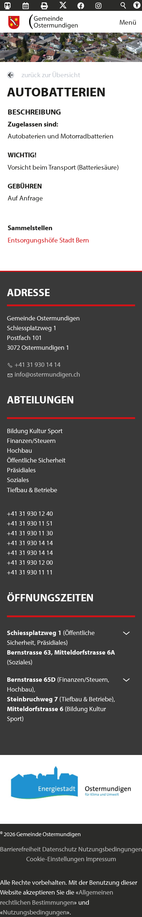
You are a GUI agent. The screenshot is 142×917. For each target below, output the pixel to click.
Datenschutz (59, 849)
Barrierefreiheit (20, 849)
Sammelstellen (30, 227)
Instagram (105, 5)
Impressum (101, 859)
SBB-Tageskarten (11, 11)
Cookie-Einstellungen (55, 859)
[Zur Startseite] (42, 21)
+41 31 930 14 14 (37, 364)
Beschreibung (34, 111)
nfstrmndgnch (48, 374)
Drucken (51, 5)
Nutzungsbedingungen (110, 849)
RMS (32, 5)
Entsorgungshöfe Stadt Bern (48, 240)
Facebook (87, 5)
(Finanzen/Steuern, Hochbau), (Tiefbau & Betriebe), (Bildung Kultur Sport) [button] (61, 699)
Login (87, 16)
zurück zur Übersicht (50, 74)
